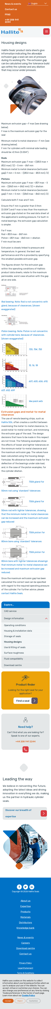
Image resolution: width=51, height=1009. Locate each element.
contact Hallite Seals (12, 593)
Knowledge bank (25, 927)
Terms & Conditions (25, 973)
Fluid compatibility (13, 658)
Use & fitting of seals (14, 647)
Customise (33, 1001)
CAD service (10, 611)
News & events (13, 4)
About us (25, 900)
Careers (25, 943)
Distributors (25, 922)
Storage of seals (12, 636)
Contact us (11, 9)
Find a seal (22, 700)
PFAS (7, 14)
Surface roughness (14, 653)
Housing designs (13, 642)
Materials (26, 917)
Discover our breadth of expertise (18, 813)
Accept (8, 1001)
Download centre (13, 665)
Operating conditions (15, 625)
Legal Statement (25, 968)
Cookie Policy (28, 995)
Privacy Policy (25, 963)
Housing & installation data (18, 631)
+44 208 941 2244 (12, 20)
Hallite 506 (6, 422)
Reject (20, 1001)
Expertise (25, 906)
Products (25, 911)
